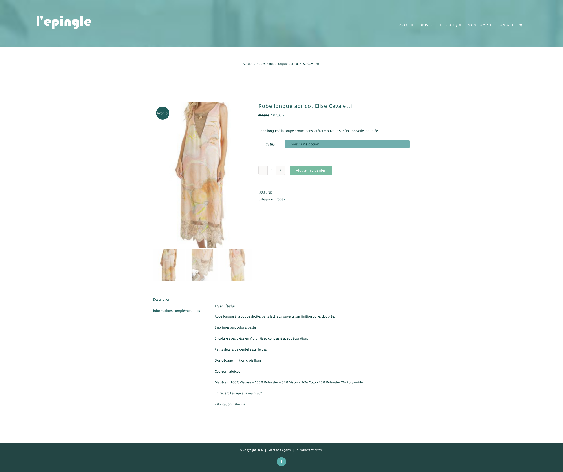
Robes (280, 199)
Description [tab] (161, 299)
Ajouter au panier (311, 170)
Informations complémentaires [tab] (176, 310)
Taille (270, 144)
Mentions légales (279, 450)
